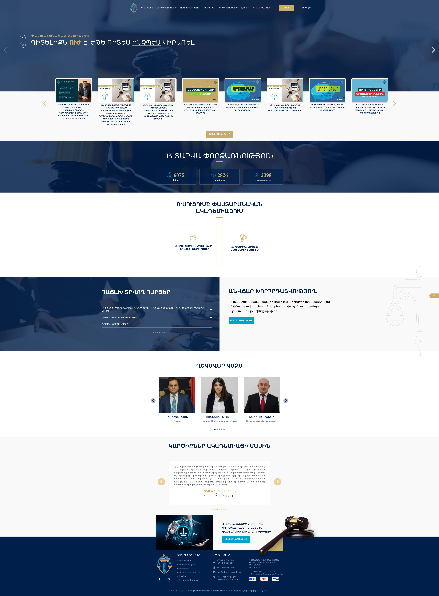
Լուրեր (245, 8)
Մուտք (286, 8)
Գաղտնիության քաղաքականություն (267, 574)
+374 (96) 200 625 (225, 568)
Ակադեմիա (147, 8)
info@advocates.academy (229, 572)
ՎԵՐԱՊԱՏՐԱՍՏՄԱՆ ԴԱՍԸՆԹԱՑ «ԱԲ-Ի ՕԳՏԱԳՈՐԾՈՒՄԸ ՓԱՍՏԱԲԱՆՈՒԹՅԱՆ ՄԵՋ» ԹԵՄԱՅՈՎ (285, 108)
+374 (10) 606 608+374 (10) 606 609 (225, 561)
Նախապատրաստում (167, 8)
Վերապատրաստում (228, 8)
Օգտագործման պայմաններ (263, 572)
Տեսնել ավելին (157, 333)
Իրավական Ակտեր (262, 8)
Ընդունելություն (190, 8)
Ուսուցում (208, 8)
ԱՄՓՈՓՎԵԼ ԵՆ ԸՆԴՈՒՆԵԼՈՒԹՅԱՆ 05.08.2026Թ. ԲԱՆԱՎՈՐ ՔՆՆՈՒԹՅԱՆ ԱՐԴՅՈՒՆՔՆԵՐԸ (327, 107)
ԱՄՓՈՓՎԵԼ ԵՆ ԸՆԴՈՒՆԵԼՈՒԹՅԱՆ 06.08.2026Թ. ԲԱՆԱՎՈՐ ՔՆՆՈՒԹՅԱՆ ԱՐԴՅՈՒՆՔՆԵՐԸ (243, 107)
